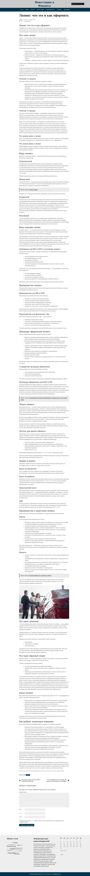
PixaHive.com (57, 874)
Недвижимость (50, 9)
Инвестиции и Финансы (44, 3)
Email (20, 813)
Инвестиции (40, 9)
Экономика (67, 9)
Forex (21, 9)
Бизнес (33, 9)
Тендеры (59, 9)
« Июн (61, 854)
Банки (27, 9)
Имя (20, 809)
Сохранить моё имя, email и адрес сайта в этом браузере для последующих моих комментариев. (42, 821)
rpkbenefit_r (28, 21)
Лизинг (28, 774)
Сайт (20, 816)
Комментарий (23, 792)
